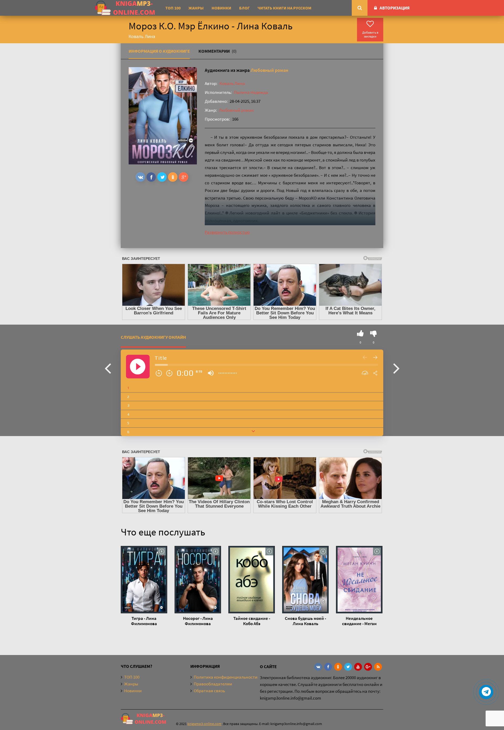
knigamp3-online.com (204, 723)
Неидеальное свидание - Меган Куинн (359, 621)
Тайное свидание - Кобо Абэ (251, 621)
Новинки (221, 7)
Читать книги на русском (284, 7)
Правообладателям (213, 684)
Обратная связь (209, 691)
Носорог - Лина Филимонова (198, 621)
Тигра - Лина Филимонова (144, 621)
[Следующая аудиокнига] (396, 368)
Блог (244, 7)
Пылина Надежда (251, 92)
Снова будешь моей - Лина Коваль (305, 621)
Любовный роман (269, 70)
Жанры (196, 7)
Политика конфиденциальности (226, 677)
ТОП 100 (173, 7)
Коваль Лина (232, 83)
